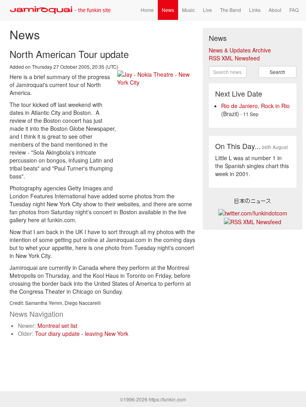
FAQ (293, 9)
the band (230, 9)
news (168, 9)
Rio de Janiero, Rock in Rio (255, 106)
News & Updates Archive (240, 50)
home (147, 9)
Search (277, 71)
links (255, 9)
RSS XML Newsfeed (234, 58)
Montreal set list (57, 325)
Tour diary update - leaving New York (81, 333)
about (275, 9)
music (188, 9)
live (207, 9)
